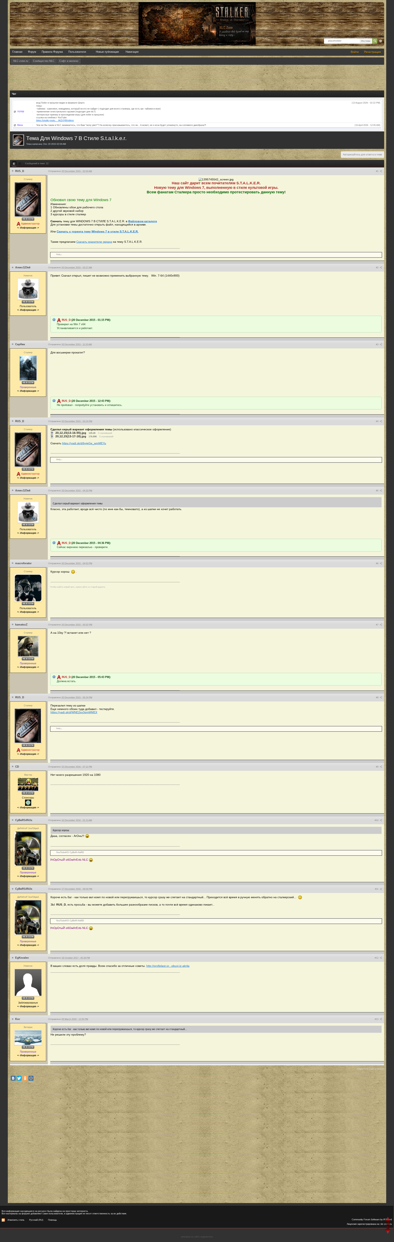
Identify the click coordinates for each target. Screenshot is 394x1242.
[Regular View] (14, 163)
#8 (377, 697)
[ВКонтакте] (13, 1078)
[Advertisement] (197, 76)
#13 (377, 1019)
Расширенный (380, 41)
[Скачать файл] (52, 432)
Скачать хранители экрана (94, 241)
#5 (377, 490)
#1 (377, 171)
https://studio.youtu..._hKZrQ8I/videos (55, 120)
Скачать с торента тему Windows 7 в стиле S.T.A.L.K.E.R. (98, 231)
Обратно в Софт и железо (370, 1069)
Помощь (52, 1220)
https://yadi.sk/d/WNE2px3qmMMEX (73, 712)
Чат (14, 93)
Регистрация (372, 52)
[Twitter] (19, 1078)
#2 (377, 267)
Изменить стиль (16, 1220)
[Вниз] (388, 1230)
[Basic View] (19, 163)
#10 (377, 820)
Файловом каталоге (142, 221)
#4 (377, 421)
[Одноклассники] (25, 1078)
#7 (377, 624)
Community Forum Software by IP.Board (372, 1219)
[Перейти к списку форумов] (197, 6)
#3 (377, 344)
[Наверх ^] (388, 1221)
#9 (377, 767)
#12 (377, 958)
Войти (355, 52)
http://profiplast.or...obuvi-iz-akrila (167, 965)
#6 (377, 563)
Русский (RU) (36, 1220)
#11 (377, 889)
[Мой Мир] (31, 1078)
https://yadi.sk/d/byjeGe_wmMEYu (84, 443)
